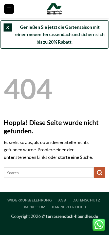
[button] (9, 9)
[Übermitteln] (99, 172)
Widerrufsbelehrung (29, 200)
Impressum (35, 207)
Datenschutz (86, 200)
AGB (62, 200)
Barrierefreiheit (69, 207)
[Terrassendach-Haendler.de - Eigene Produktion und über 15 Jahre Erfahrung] (54, 9)
